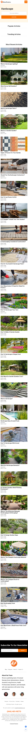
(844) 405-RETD (14, 711)
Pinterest (16, 723)
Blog (6, 669)
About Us (15, 669)
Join (26, 1)
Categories (10, 669)
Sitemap (22, 701)
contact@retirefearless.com (20, 707)
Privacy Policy (12, 701)
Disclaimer (18, 701)
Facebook (12, 723)
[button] (2, 2)
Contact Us (20, 669)
